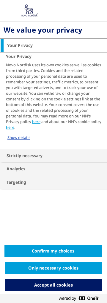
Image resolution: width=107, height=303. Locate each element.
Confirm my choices (53, 251)
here (36, 122)
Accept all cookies (53, 285)
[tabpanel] (54, 101)
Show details (18, 137)
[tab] (53, 45)
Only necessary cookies (53, 268)
